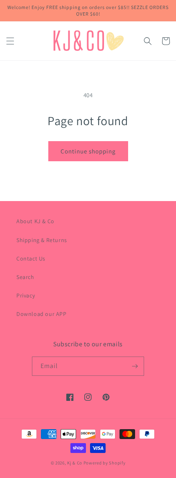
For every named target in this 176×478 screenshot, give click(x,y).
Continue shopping (88, 151)
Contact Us (30, 258)
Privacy (25, 295)
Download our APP (41, 314)
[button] (10, 41)
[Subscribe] (135, 366)
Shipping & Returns (41, 240)
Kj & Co (75, 463)
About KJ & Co (35, 221)
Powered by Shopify (104, 463)
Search (25, 277)
